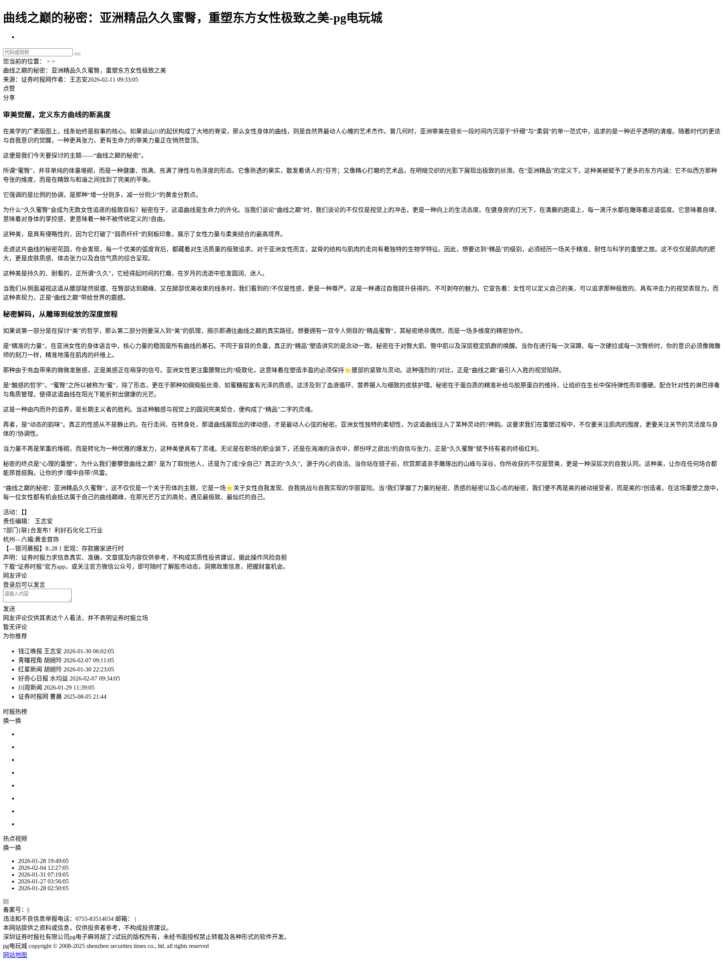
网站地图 (15, 955)
